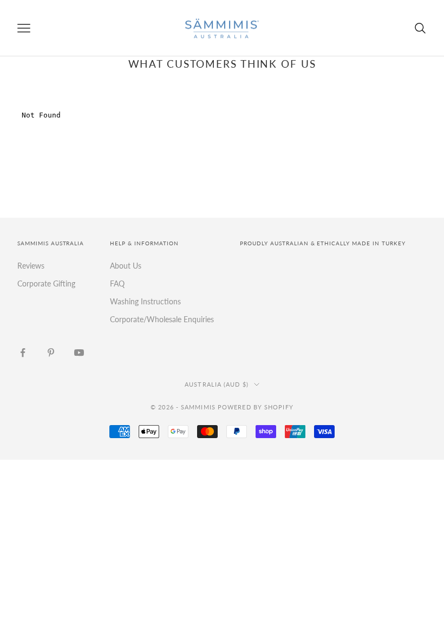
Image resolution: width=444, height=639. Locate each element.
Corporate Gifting (46, 283)
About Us (125, 265)
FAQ (117, 283)
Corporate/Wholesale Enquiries (162, 319)
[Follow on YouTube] (79, 352)
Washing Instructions (145, 301)
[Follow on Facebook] (22, 352)
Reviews (30, 265)
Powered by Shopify (255, 406)
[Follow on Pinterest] (50, 352)
